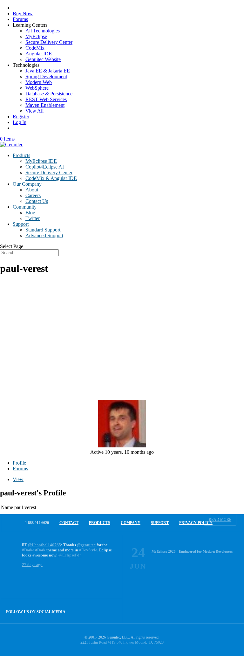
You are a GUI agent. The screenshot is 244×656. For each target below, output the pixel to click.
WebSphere (37, 88)
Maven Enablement (44, 105)
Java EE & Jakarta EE (47, 70)
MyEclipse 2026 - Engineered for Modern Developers (192, 551)
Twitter (32, 218)
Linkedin (110, 611)
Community (25, 207)
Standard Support (42, 229)
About (31, 189)
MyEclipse (36, 36)
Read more (220, 519)
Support (21, 224)
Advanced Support (44, 235)
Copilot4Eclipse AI (44, 166)
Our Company (27, 184)
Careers (33, 195)
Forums (20, 19)
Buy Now (23, 13)
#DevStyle (88, 550)
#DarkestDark (33, 550)
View (18, 479)
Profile (19, 463)
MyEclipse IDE (41, 161)
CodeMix (34, 48)
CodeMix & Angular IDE (51, 178)
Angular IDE (38, 53)
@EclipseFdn (70, 555)
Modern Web (38, 82)
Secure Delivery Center (48, 42)
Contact (68, 523)
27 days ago (32, 564)
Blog (30, 212)
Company (130, 523)
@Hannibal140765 (44, 544)
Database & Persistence (48, 93)
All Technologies (42, 30)
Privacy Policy (196, 523)
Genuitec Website (43, 59)
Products (21, 155)
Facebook (96, 611)
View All (34, 111)
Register (21, 116)
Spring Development (46, 76)
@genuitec (86, 544)
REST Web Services (46, 99)
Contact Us (36, 201)
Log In (19, 122)
